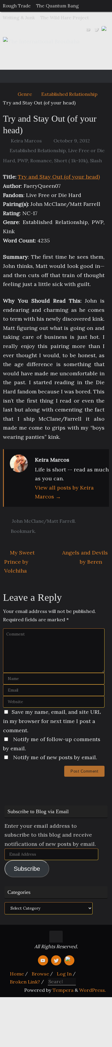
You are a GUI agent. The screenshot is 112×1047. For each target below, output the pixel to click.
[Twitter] (96, 29)
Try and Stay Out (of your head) (59, 176)
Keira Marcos (26, 141)
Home (17, 974)
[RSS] (105, 29)
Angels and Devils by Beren (85, 557)
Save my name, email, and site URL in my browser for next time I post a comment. (52, 720)
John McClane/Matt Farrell (43, 521)
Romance (41, 160)
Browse (40, 974)
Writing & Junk (19, 17)
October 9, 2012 (71, 141)
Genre (25, 94)
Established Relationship (69, 94)
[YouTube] (88, 29)
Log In (64, 974)
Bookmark (23, 531)
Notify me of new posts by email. (55, 757)
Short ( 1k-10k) (71, 160)
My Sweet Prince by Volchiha (19, 561)
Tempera (63, 990)
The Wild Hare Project (64, 17)
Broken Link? (25, 982)
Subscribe (27, 868)
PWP (22, 160)
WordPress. (92, 990)
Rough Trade (17, 6)
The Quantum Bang (57, 6)
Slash (96, 160)
